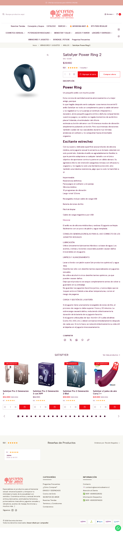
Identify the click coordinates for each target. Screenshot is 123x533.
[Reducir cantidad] (65, 74)
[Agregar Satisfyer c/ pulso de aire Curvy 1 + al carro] (114, 407)
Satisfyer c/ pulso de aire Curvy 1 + (105, 392)
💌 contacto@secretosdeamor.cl (96, 487)
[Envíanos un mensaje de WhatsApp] (118, 528)
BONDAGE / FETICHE (61, 40)
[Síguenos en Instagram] (119, 30)
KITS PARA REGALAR (99, 26)
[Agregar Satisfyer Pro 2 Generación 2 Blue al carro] (84, 407)
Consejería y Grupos (36, 26)
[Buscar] (3, 14)
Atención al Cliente (90, 490)
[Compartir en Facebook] (65, 340)
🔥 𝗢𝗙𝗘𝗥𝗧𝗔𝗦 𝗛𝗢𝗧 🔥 (79, 26)
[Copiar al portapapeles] (88, 340)
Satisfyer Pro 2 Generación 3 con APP (46, 392)
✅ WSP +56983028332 (92, 494)
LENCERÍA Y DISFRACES (101, 33)
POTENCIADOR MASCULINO (39, 33)
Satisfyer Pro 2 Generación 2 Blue (76, 392)
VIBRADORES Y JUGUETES (38, 40)
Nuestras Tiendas (18, 26)
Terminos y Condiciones (52, 503)
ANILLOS (66, 45)
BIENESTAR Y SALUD (62, 33)
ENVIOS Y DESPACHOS (52, 490)
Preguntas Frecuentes (81, 40)
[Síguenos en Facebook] (119, 36)
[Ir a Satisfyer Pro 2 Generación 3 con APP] (46, 374)
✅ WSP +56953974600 (92, 500)
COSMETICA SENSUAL (14, 33)
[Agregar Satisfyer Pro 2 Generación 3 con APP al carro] (54, 407)
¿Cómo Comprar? (50, 487)
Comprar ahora (109, 74)
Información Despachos (92, 497)
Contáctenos (48, 507)
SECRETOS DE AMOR (51, 497)
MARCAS (61, 26)
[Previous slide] (4, 416)
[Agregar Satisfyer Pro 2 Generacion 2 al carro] (24, 407)
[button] (18, 416)
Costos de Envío (49, 494)
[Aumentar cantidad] (74, 74)
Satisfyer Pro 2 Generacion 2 (16, 392)
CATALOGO (51, 26)
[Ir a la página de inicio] (61, 14)
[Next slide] (118, 416)
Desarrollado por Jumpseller (38, 523)
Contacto (87, 484)
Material (66, 220)
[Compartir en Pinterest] (82, 340)
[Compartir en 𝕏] (71, 340)
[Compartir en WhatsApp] (77, 340)
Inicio (35, 45)
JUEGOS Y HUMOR (82, 33)
